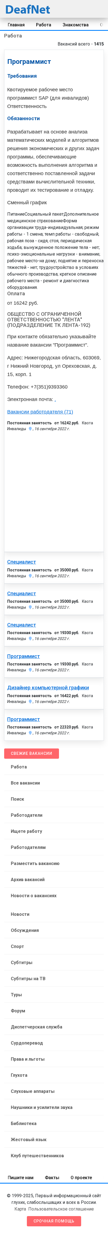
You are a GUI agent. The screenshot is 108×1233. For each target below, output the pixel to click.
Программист (23, 656)
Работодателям (28, 847)
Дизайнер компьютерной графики (48, 687)
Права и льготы (28, 1059)
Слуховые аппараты (33, 1091)
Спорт (17, 946)
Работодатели (26, 815)
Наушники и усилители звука (42, 1107)
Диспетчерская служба (36, 1027)
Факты (52, 1177)
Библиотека (24, 1123)
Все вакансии (25, 783)
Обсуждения (25, 930)
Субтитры (21, 962)
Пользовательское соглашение (61, 1209)
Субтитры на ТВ (28, 978)
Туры (16, 994)
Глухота (19, 1075)
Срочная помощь (54, 1221)
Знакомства (76, 24)
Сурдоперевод (27, 1043)
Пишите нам (21, 1177)
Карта (20, 1209)
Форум (18, 1010)
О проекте (81, 1177)
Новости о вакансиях (33, 895)
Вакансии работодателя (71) (40, 412)
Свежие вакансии (31, 753)
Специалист (21, 562)
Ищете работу (26, 831)
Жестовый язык (29, 1139)
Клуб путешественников (37, 1155)
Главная (16, 24)
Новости (20, 914)
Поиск (17, 799)
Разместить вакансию (35, 863)
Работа (43, 24)
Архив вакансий (28, 879)
